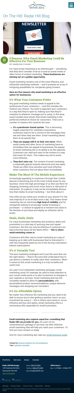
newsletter (26, 345)
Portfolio (6, 360)
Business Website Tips (27, 343)
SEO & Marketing (42, 343)
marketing (17, 345)
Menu (71, 3)
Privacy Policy (16, 386)
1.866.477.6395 (37, 368)
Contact (35, 360)
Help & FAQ (39, 386)
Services (17, 360)
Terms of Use (28, 386)
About (26, 360)
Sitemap (5, 386)
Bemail (47, 386)
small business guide (56, 335)
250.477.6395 (36, 365)
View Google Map (8, 373)
